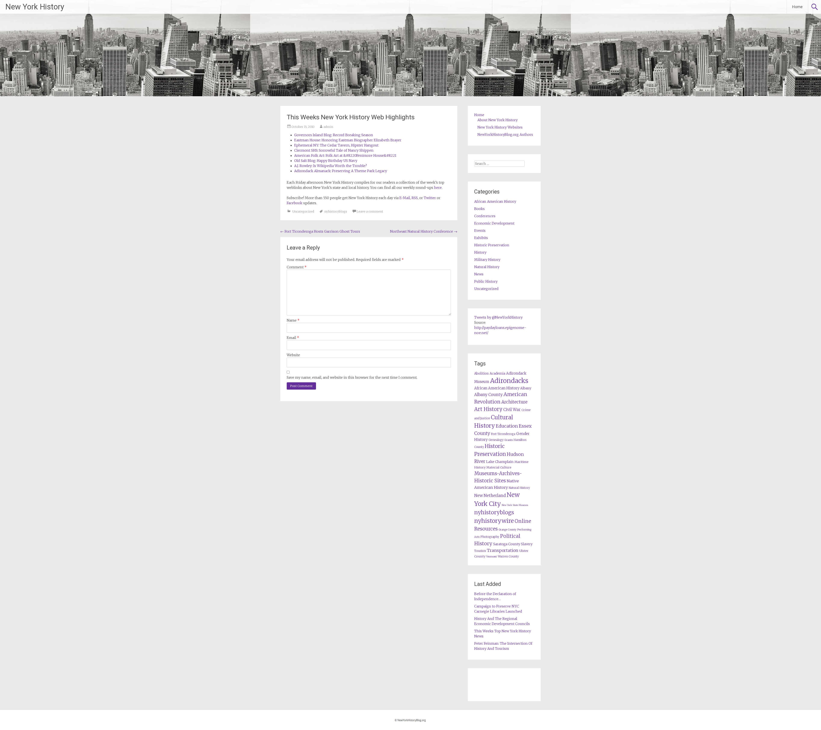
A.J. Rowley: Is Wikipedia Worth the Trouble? (330, 166)
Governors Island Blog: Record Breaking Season (333, 135)
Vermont (491, 556)
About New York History (497, 120)
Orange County (507, 529)
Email (293, 337)
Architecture (514, 402)
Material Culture (498, 467)
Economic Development (494, 223)
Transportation (502, 550)
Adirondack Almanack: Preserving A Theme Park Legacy (340, 171)
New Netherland (490, 495)
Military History (487, 259)
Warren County (508, 556)
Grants (508, 440)
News (478, 274)
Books (479, 209)
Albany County (488, 394)
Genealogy (496, 440)
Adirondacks (509, 381)
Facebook (294, 203)
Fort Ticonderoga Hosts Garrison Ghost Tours (320, 231)
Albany (525, 388)
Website (293, 355)
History (480, 252)
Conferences (484, 216)
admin (328, 127)
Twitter (430, 198)
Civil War (512, 409)
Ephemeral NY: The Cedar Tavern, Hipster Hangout (336, 145)
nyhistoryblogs (335, 211)
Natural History (486, 267)
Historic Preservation (491, 245)
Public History (486, 281)
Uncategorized (303, 211)
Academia (497, 373)
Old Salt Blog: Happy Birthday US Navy (325, 160)
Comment (297, 267)
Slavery (527, 544)
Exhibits (481, 238)
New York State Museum (515, 505)
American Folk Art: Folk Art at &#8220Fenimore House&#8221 (345, 155)
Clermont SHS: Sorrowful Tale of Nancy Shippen (334, 150)
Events (480, 230)
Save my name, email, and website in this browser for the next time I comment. (352, 377)
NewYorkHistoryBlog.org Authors (505, 134)
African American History (495, 201)
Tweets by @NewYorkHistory (498, 317)
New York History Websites (500, 127)
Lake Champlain (500, 462)
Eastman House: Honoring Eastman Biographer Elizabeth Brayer (347, 140)
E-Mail (404, 198)
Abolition (481, 373)
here (438, 187)
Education (507, 426)
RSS (415, 198)
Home (797, 6)
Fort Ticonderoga (503, 434)
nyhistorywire (494, 520)
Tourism (480, 551)
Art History (488, 409)
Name (293, 320)
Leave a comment (370, 211)
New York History (34, 6)
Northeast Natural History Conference (423, 231)
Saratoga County (506, 544)
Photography (489, 537)
